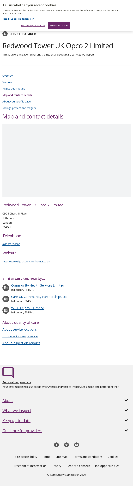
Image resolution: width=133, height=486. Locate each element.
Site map (61, 457)
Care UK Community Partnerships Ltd (39, 296)
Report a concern (78, 466)
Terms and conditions (88, 457)
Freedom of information (30, 466)
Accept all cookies (59, 25)
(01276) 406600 (11, 244)
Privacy (56, 466)
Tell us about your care (16, 382)
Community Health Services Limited (37, 285)
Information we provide (20, 336)
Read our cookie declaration (18, 18)
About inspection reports (21, 343)
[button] (66, 400)
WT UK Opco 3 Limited (27, 308)
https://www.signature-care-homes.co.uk (26, 261)
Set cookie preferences (33, 25)
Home (46, 457)
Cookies (113, 457)
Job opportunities (107, 466)
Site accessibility (26, 457)
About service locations (19, 329)
